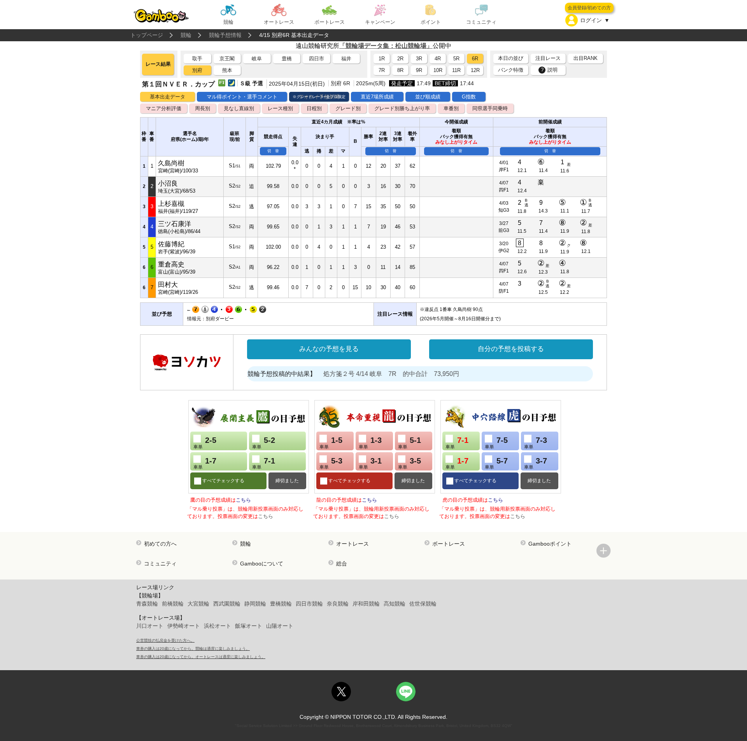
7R (382, 70)
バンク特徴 (510, 70)
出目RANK (585, 58)
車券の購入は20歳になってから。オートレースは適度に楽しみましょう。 (200, 657)
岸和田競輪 (366, 604)
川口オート (149, 626)
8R (400, 70)
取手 (197, 58)
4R (438, 58)
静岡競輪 (255, 604)
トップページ (146, 35)
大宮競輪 (198, 604)
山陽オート (279, 626)
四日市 (316, 58)
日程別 (314, 108)
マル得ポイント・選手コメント (242, 97)
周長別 (202, 108)
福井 (346, 58)
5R (456, 58)
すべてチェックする (222, 480)
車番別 (451, 108)
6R (475, 58)
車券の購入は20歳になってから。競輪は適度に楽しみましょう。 (193, 648)
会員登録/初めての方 (589, 8)
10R (437, 70)
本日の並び (510, 58)
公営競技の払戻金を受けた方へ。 (165, 640)
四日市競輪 (309, 604)
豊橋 (287, 58)
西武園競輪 (226, 604)
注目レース (548, 58)
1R (382, 58)
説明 (549, 70)
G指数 (469, 97)
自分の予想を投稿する (511, 349)
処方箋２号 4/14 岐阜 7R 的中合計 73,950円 (376, 373)
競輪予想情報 (225, 35)
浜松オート (217, 626)
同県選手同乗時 (490, 108)
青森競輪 (147, 604)
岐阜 (257, 58)
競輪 (186, 35)
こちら (243, 500)
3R (419, 58)
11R (456, 70)
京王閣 (227, 58)
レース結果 (158, 64)
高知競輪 (394, 604)
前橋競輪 (173, 604)
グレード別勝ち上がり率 (402, 108)
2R (400, 58)
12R (475, 70)
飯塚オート (248, 626)
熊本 (227, 70)
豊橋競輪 (281, 604)
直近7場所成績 (377, 97)
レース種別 (280, 108)
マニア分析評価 (163, 108)
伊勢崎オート (183, 626)
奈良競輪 (338, 604)
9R (419, 70)
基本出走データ (167, 97)
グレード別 (348, 108)
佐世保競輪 (423, 604)
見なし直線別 (239, 108)
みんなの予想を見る (329, 349)
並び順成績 (427, 97)
